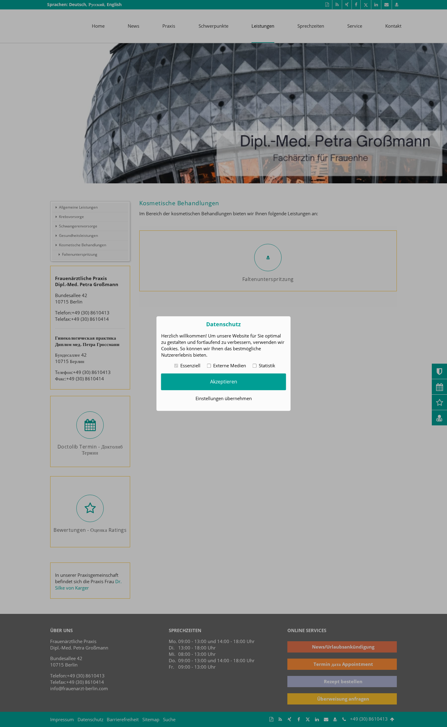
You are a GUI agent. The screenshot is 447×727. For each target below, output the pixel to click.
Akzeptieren (223, 381)
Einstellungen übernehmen (224, 398)
